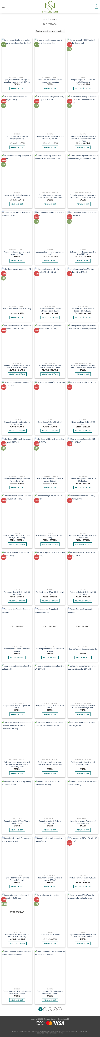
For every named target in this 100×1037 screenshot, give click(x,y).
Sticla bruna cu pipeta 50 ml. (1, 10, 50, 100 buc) (83, 480)
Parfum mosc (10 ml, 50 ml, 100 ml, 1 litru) (50, 536)
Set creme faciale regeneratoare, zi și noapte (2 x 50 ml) (50, 137)
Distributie (56, 1031)
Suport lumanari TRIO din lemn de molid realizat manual (50, 992)
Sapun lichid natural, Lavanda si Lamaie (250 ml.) (50, 879)
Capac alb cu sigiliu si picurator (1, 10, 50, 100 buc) (17, 423)
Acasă (46, 19)
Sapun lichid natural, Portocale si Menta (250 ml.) (82, 822)
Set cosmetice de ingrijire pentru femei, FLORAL (83, 253)
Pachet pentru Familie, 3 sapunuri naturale (17, 650)
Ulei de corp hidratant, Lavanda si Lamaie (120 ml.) (50, 480)
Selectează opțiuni (82, 88)
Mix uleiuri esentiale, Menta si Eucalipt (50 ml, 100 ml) (83, 310)
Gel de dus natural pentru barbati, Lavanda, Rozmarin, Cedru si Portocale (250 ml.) (17, 764)
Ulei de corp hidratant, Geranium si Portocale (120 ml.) (17, 480)
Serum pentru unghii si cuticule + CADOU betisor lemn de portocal (83, 366)
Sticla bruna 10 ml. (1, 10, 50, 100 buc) (83, 423)
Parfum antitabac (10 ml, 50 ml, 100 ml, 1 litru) (83, 593)
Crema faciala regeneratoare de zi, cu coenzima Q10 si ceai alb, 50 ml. (83, 196)
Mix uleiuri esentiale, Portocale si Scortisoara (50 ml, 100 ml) (17, 366)
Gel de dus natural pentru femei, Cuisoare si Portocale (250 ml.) (50, 763)
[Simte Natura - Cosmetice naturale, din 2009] (50, 6)
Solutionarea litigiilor (47, 1033)
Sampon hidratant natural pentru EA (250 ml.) (50, 706)
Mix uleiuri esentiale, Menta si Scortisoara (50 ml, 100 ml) (50, 366)
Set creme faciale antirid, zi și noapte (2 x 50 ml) (17, 137)
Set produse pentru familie (50, 935)
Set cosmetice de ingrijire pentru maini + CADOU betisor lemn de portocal (83, 138)
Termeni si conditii (70, 1031)
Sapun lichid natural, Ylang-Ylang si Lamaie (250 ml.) (17, 822)
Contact (83, 1031)
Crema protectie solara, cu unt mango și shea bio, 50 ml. (50, 81)
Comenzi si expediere (41, 1031)
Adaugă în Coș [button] (17, 88)
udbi (67, 1019)
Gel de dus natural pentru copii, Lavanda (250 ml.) (83, 763)
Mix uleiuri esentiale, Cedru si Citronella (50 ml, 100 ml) (50, 310)
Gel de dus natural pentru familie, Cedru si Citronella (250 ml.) (83, 706)
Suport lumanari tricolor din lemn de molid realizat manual (17, 992)
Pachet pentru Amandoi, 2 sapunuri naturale (50, 650)
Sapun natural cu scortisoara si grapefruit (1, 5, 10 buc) (17, 936)
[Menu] (3, 7)
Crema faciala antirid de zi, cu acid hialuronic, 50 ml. (17, 253)
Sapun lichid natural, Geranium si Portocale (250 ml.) (17, 879)
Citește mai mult (17, 657)
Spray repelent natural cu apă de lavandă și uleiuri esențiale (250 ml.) (17, 81)
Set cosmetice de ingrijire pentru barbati (17, 196)
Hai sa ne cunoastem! (21, 1031)
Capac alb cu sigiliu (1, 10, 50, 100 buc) (49, 423)
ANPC (61, 1033)
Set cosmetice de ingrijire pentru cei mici (50, 253)
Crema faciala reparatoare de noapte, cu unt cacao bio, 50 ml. (50, 196)
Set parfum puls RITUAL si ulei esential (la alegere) (83, 81)
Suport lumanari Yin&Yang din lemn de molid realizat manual (83, 936)
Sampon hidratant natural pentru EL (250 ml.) (17, 706)
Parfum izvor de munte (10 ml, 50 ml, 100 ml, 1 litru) (83, 536)
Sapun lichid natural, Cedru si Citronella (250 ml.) (50, 822)
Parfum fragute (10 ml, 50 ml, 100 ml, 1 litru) (50, 593)
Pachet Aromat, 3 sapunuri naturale (83, 649)
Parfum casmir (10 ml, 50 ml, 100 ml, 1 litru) (82, 879)
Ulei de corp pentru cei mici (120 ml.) (17, 309)
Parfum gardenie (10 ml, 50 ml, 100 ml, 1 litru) (17, 593)
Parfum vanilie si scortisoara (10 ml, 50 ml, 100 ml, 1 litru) (17, 536)
